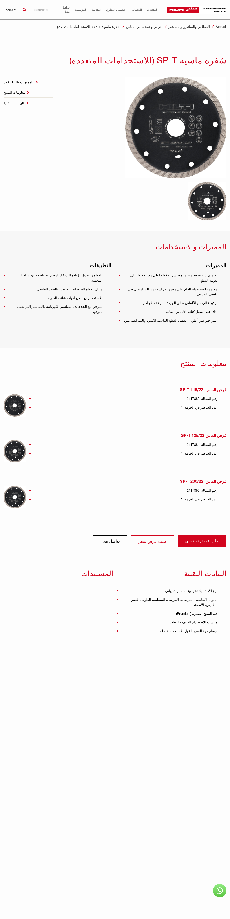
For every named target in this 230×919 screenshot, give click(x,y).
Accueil (221, 27)
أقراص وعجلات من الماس (144, 27)
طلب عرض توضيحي (202, 540)
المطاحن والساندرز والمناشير (189, 27)
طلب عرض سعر (153, 541)
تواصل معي (110, 541)
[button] (152, 10)
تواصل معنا (66, 10)
